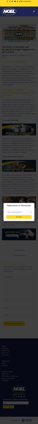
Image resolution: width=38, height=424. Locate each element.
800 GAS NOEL (25, 1)
